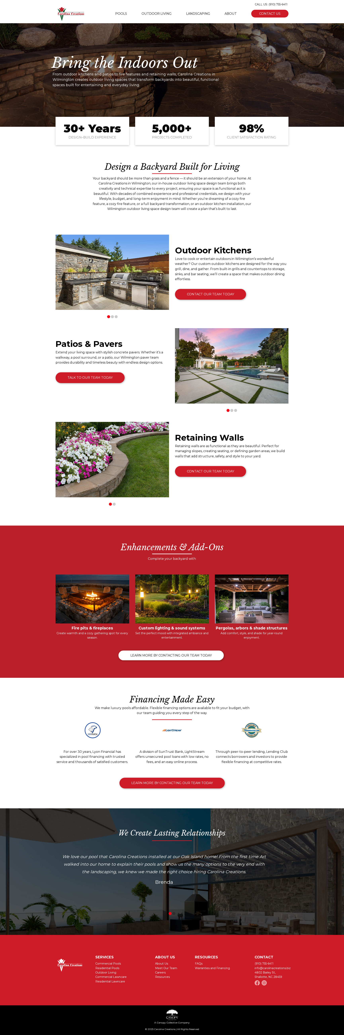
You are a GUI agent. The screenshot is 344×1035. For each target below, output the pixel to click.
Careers (160, 972)
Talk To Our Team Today (90, 377)
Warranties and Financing (212, 968)
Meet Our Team (166, 968)
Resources (162, 977)
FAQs (198, 963)
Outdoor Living (157, 14)
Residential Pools (107, 968)
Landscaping (198, 14)
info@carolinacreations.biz (273, 968)
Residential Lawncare (110, 981)
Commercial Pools (108, 963)
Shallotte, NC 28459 (268, 977)
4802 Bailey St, (265, 972)
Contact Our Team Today (210, 294)
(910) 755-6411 (264, 963)
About (231, 14)
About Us (161, 963)
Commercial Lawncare (111, 977)
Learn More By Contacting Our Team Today (171, 655)
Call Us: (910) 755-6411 (271, 4)
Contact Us (269, 14)
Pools (121, 14)
